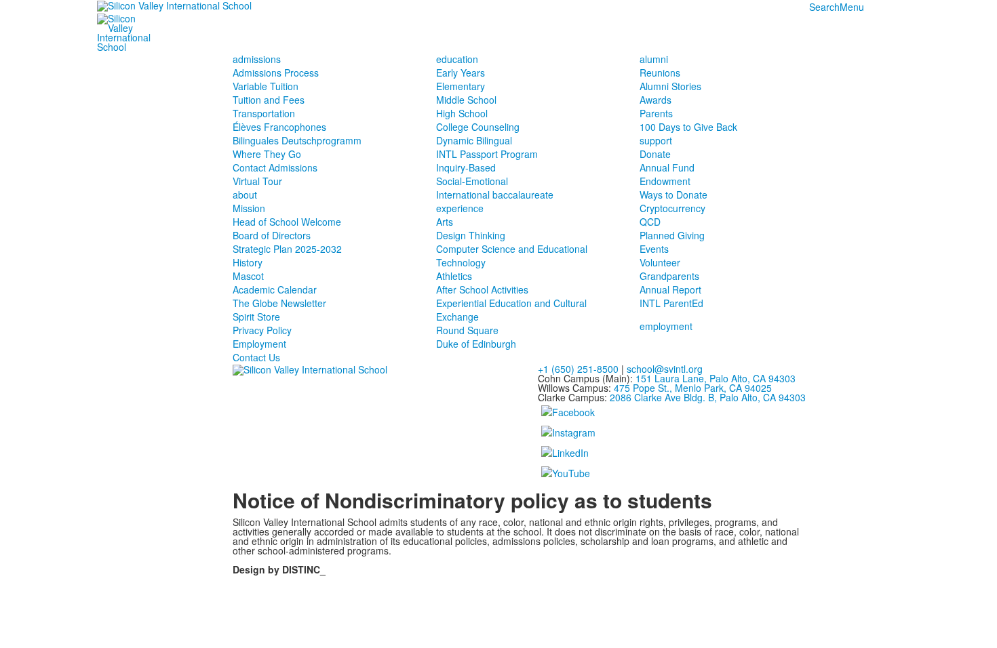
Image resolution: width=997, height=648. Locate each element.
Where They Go (267, 154)
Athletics (454, 276)
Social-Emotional (472, 181)
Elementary (460, 86)
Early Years (460, 72)
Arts (444, 221)
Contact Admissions (275, 167)
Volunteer (660, 262)
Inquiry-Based (466, 167)
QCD (650, 221)
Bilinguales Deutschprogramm (297, 140)
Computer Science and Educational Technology (511, 255)
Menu (852, 7)
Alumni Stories (670, 86)
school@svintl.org (665, 369)
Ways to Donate (673, 194)
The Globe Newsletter (279, 303)
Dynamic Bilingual (474, 140)
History (247, 262)
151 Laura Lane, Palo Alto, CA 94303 (716, 378)
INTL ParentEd (671, 303)
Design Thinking (470, 235)
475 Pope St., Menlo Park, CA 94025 (693, 387)
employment (666, 326)
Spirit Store (256, 316)
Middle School (466, 99)
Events (654, 249)
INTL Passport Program (487, 154)
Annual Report (670, 289)
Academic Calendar (275, 289)
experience (460, 208)
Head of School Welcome (287, 221)
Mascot (248, 276)
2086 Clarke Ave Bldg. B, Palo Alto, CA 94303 (708, 397)
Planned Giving (672, 235)
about (245, 194)
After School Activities (482, 289)
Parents (656, 113)
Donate (655, 154)
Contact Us (256, 357)
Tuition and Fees (269, 99)
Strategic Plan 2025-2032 (287, 249)
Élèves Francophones (279, 127)
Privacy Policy (262, 330)
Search (824, 7)
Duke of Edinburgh (476, 343)
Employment (259, 343)
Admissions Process (276, 72)
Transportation (264, 113)
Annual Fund (667, 167)
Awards (655, 99)
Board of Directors (272, 235)
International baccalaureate (494, 194)
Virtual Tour (257, 181)
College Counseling (478, 127)
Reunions (660, 72)
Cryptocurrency (672, 208)
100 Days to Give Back (688, 127)
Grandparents (669, 276)
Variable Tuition (265, 86)
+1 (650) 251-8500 (578, 369)
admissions (257, 59)
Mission (249, 208)
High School (462, 113)
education (457, 59)
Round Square (467, 330)
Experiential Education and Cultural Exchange (511, 309)
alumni (654, 59)
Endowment (665, 181)
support (656, 140)
